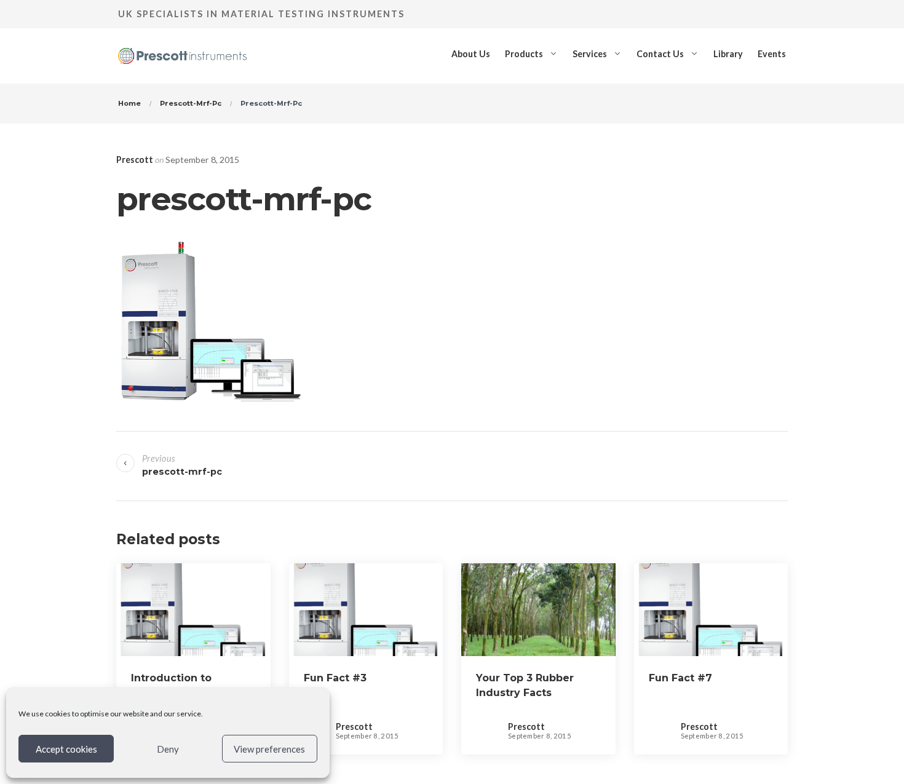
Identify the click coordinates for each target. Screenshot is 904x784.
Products (524, 54)
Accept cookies (66, 748)
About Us (470, 54)
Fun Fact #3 (335, 678)
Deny (168, 748)
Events (772, 54)
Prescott (134, 159)
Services (590, 54)
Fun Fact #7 (680, 678)
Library (728, 54)
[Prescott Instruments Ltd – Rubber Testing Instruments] (182, 53)
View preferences (269, 748)
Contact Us (660, 54)
